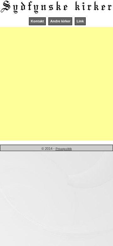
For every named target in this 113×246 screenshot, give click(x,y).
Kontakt (37, 21)
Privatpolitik (64, 148)
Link (80, 21)
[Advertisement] (56, 83)
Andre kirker (60, 21)
